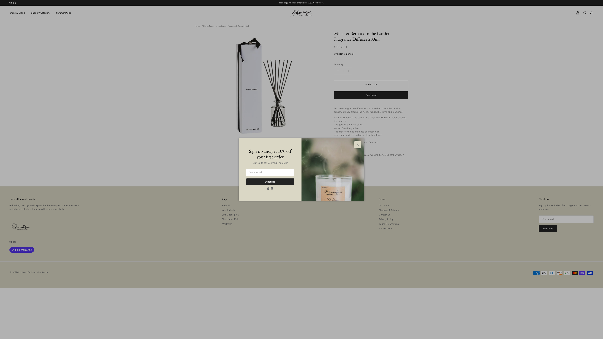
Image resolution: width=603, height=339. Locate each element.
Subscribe (270, 181)
